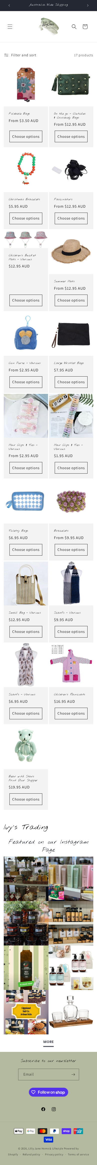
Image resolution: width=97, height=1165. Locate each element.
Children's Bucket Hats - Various (22, 257)
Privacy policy (54, 1154)
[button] (9, 26)
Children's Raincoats (69, 695)
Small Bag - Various (25, 613)
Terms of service (78, 1154)
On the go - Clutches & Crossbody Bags (70, 116)
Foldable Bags (19, 114)
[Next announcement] (87, 5)
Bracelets (61, 531)
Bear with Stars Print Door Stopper (23, 779)
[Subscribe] (73, 1074)
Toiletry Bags (18, 531)
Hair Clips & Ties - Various (23, 447)
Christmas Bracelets (24, 199)
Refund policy (31, 1154)
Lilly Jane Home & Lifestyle (45, 1148)
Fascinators (63, 199)
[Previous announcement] (9, 5)
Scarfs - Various (67, 613)
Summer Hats (64, 281)
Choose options (26, 136)
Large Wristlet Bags (69, 363)
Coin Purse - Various (25, 363)
